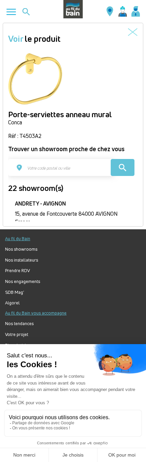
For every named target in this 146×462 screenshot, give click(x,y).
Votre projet (16, 334)
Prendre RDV (17, 270)
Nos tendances (19, 323)
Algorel (12, 303)
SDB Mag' (14, 292)
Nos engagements (22, 281)
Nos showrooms (21, 249)
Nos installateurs (21, 260)
